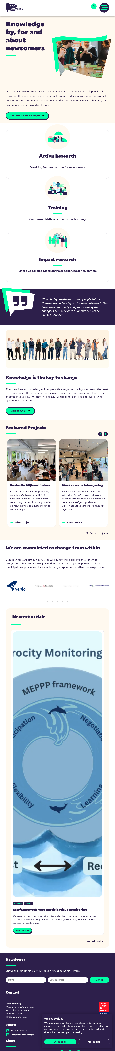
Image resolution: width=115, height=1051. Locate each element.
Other (28, 903)
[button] (94, 6)
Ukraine (18, 903)
